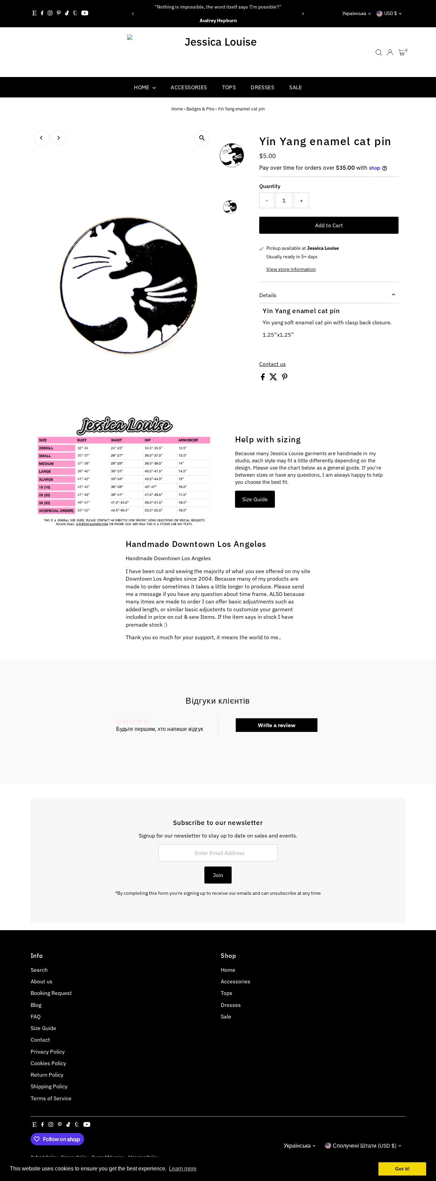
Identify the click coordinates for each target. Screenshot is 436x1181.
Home (142, 87)
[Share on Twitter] (274, 378)
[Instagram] (50, 13)
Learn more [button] (183, 1168)
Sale (295, 87)
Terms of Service (51, 1098)
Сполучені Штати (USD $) (364, 1145)
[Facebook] (42, 13)
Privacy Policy (48, 1051)
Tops (229, 87)
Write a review (276, 725)
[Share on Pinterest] (284, 378)
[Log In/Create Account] (390, 52)
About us (41, 981)
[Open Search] (379, 52)
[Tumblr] (75, 13)
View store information (291, 269)
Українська (354, 13)
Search (39, 969)
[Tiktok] (67, 13)
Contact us (272, 364)
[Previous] (133, 13)
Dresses (262, 87)
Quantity (269, 186)
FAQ (36, 1016)
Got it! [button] (402, 1168)
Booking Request (51, 993)
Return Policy (47, 1074)
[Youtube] (85, 13)
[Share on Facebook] (263, 378)
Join (218, 875)
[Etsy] (34, 13)
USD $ (390, 13)
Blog (36, 1004)
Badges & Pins (200, 109)
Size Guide (255, 499)
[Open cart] (401, 52)
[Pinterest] (58, 13)
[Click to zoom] (201, 138)
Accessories (189, 87)
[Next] (302, 13)
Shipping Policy (49, 1086)
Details (268, 295)
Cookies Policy (48, 1063)
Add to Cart (329, 225)
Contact (40, 1039)
